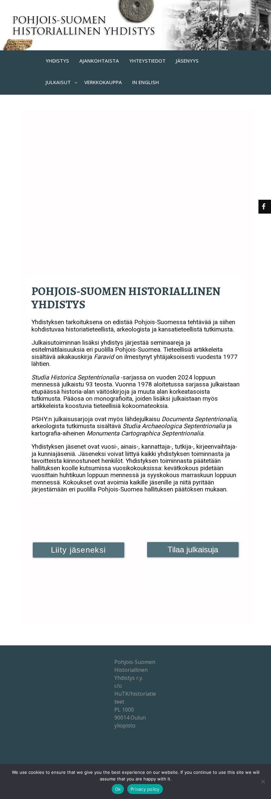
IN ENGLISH (145, 82)
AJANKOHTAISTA (99, 60)
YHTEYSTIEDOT (147, 60)
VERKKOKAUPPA (103, 82)
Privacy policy (145, 789)
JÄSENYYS (187, 60)
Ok (118, 789)
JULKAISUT (58, 82)
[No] (262, 781)
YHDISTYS (57, 60)
